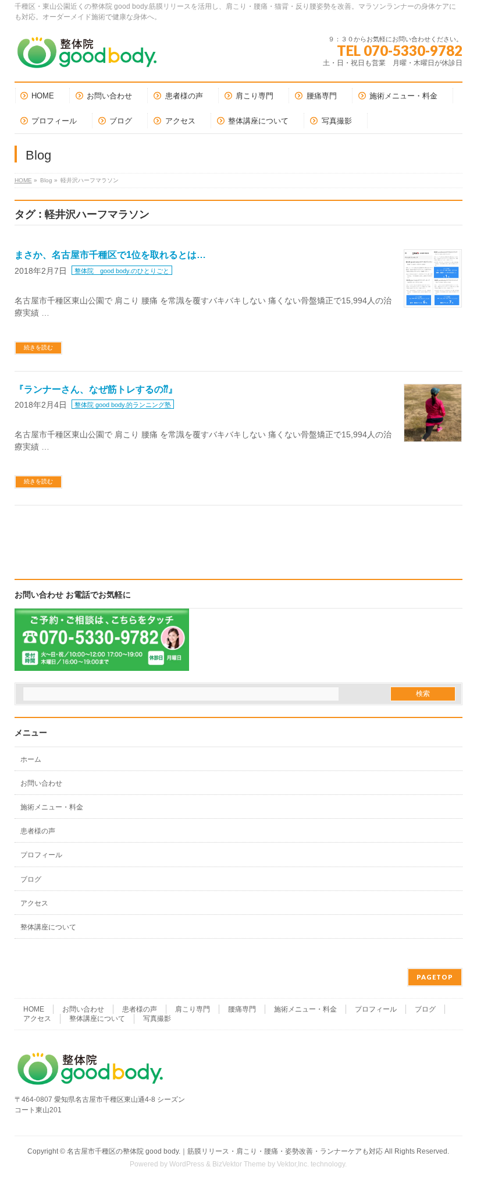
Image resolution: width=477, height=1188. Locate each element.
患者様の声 (37, 831)
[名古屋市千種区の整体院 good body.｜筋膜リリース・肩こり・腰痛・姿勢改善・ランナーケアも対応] (87, 57)
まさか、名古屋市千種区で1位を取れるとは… (110, 255)
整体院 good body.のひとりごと (121, 270)
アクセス (34, 903)
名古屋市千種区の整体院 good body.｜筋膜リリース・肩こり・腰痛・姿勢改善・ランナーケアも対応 (225, 1151)
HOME (23, 180)
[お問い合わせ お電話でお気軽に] (102, 663)
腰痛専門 (242, 1009)
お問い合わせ (41, 783)
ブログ (30, 879)
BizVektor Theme (239, 1164)
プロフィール (41, 855)
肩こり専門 (192, 1009)
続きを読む (38, 347)
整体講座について (48, 927)
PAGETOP (435, 977)
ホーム (30, 759)
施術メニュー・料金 (51, 807)
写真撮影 (157, 1018)
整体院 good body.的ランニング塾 (122, 404)
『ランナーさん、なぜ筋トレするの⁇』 (96, 389)
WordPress (186, 1164)
